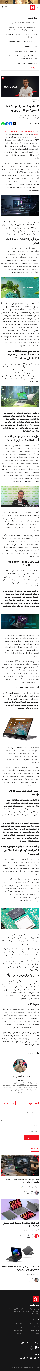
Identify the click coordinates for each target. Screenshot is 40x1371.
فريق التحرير (18, 1323)
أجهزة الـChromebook (29, 46)
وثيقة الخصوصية (17, 1327)
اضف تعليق (31, 1137)
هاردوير (34, 101)
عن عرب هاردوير (34, 1323)
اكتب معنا (19, 1333)
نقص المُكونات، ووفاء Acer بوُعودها (25, 51)
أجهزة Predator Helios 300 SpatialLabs (23, 42)
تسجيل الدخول (7, 1103)
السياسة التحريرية (34, 1337)
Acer (31, 1053)
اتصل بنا (36, 1327)
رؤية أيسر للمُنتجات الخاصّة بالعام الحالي (24, 22)
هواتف (37, 1333)
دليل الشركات (18, 1330)
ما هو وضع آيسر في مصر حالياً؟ (27, 63)
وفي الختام (33, 68)
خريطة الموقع (35, 1330)
